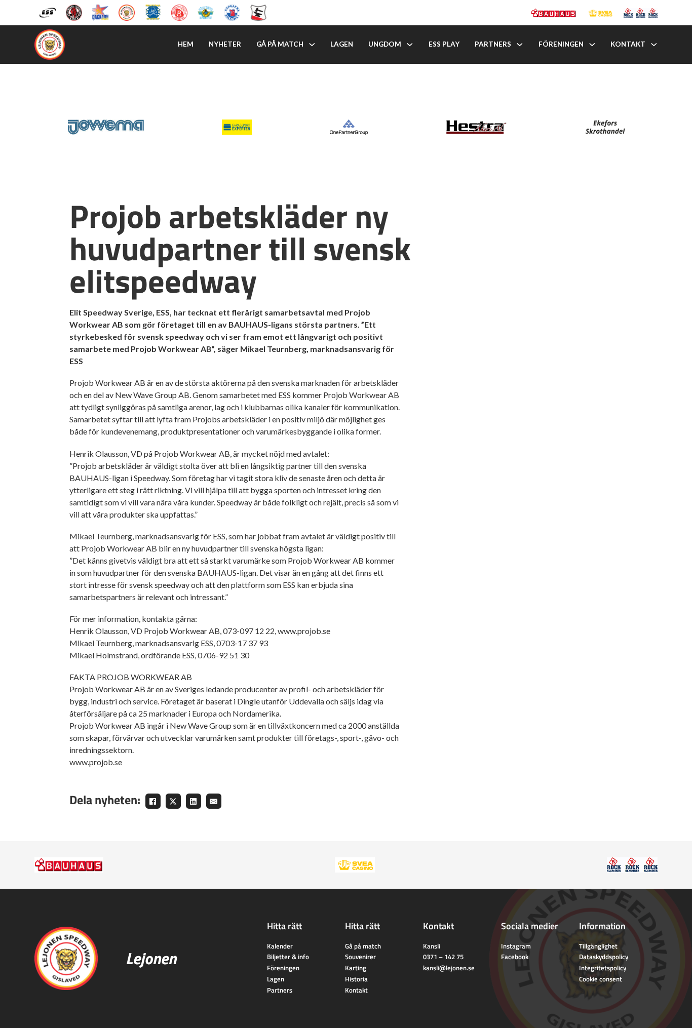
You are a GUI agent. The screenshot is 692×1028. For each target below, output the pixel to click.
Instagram (516, 946)
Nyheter (225, 44)
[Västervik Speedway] (206, 12)
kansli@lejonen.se (449, 968)
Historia (356, 979)
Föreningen (561, 44)
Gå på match (279, 44)
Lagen (341, 44)
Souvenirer (360, 957)
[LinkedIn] (193, 801)
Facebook (514, 957)
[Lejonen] (127, 12)
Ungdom (384, 44)
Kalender (280, 946)
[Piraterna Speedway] (153, 12)
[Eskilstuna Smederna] (258, 12)
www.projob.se (304, 631)
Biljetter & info (288, 957)
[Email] (213, 801)
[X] (173, 801)
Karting (355, 968)
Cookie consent (600, 979)
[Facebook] (153, 801)
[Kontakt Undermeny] (654, 44)
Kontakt (627, 44)
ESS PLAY (444, 44)
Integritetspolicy (602, 968)
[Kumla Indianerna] (74, 12)
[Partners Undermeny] (519, 44)
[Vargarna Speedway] (232, 12)
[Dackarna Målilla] (100, 12)
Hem (186, 44)
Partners (493, 44)
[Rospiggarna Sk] (179, 12)
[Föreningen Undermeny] (592, 44)
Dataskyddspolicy (603, 957)
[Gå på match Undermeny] (312, 44)
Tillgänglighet (598, 946)
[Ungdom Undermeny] (409, 44)
